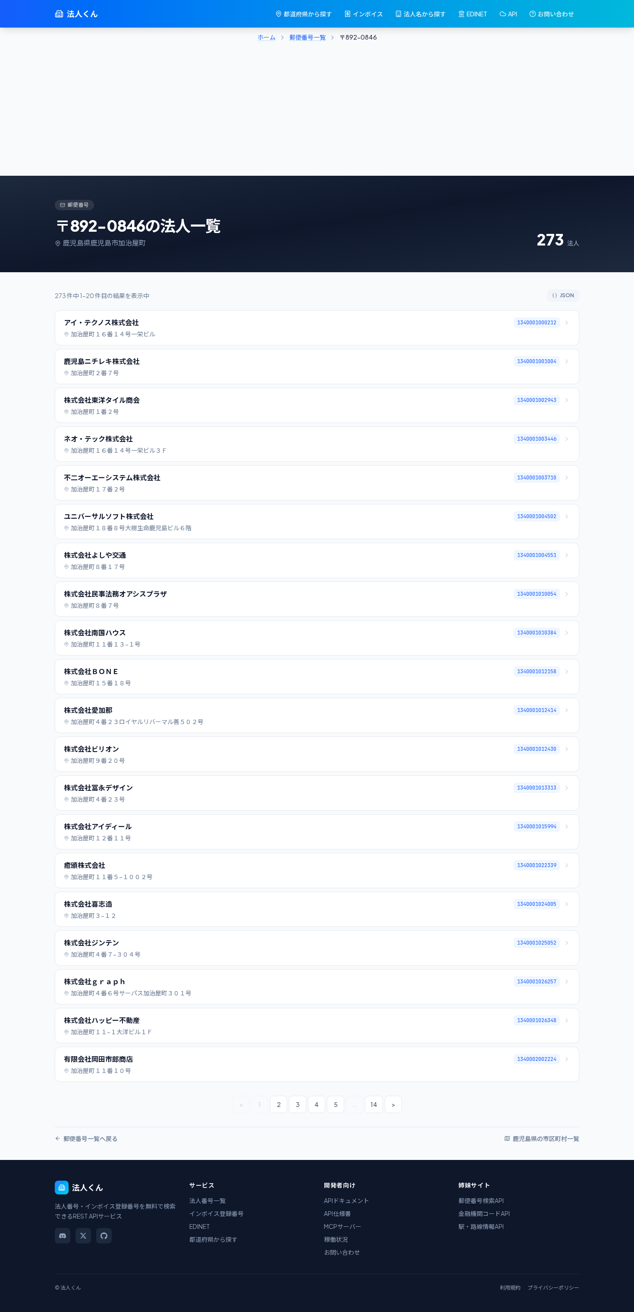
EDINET (477, 14)
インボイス (368, 14)
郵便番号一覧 (307, 37)
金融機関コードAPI (484, 1213)
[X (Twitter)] (83, 1236)
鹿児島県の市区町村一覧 (546, 1138)
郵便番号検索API (481, 1200)
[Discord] (62, 1236)
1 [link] (259, 1104)
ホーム (266, 37)
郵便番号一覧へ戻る (90, 1138)
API (512, 14)
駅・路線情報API (481, 1226)
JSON (567, 295)
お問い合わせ (556, 14)
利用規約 (510, 1287)
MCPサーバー (342, 1226)
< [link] (241, 1104)
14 (373, 1104)
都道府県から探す (308, 14)
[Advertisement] (317, 111)
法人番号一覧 (207, 1200)
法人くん (82, 14)
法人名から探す (425, 14)
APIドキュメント (346, 1200)
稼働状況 (336, 1239)
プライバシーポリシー (553, 1287)
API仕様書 (337, 1213)
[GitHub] (104, 1236)
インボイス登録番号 (216, 1213)
